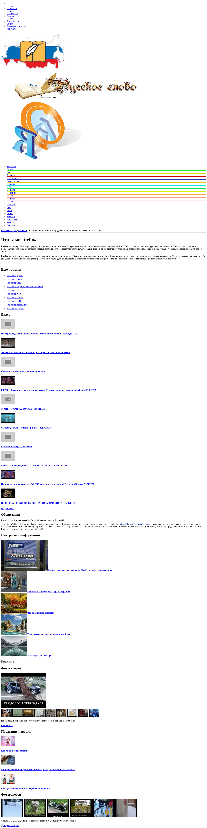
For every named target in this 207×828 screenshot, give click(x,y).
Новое (10, 18)
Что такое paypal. (15, 275)
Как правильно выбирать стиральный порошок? (26, 788)
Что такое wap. (14, 283)
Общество (11, 190)
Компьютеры (13, 181)
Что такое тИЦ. (14, 301)
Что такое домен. (15, 279)
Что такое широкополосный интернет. (25, 286)
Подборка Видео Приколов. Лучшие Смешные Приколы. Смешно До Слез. (39, 333)
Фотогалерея (13, 21)
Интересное (12, 13)
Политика (11, 193)
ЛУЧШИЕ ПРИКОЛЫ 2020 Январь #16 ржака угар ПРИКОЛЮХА (35, 352)
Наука (10, 187)
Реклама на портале (16, 26)
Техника (11, 216)
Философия (12, 219)
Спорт (10, 213)
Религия (11, 204)
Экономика (12, 225)
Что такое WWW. (15, 297)
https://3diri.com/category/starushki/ (135, 524)
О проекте (12, 8)
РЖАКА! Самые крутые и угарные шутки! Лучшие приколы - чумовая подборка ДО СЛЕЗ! (48, 390)
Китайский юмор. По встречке (16, 446)
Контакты (11, 29)
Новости (11, 11)
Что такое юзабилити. (17, 305)
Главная (10, 6)
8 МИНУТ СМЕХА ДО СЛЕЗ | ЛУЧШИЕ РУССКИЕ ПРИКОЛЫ (34, 465)
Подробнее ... (7, 508)
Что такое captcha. (15, 308)
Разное (10, 201)
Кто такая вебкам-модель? (14, 751)
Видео (10, 24)
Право (10, 196)
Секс (9, 207)
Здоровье (11, 175)
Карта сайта (7, 725)
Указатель (11, 166)
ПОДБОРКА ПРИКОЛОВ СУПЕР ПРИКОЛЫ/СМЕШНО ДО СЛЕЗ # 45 (38, 503)
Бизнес (10, 169)
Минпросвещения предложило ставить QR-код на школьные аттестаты (38, 769)
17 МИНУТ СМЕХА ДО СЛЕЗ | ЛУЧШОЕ (23, 409)
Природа (11, 198)
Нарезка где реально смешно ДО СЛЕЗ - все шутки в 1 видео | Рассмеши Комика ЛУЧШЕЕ (47, 484)
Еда (8, 172)
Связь (9, 210)
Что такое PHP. (14, 294)
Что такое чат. (13, 290)
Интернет (11, 178)
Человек (11, 222)
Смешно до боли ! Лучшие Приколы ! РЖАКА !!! (26, 428)
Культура (11, 184)
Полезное (11, 16)
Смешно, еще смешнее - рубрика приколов (23, 371)
